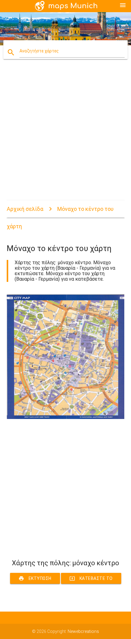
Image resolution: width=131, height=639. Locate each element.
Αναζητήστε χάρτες (39, 50)
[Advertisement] (65, 135)
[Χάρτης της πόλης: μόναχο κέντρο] (66, 417)
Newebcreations (83, 631)
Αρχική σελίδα (25, 209)
